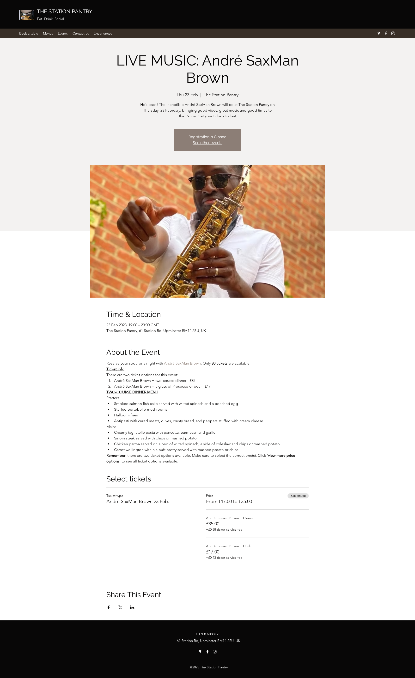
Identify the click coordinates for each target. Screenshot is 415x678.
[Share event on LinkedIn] (132, 607)
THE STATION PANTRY (64, 11)
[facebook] (386, 33)
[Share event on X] (120, 607)
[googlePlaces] (378, 33)
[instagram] (393, 33)
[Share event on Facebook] (108, 607)
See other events (207, 142)
